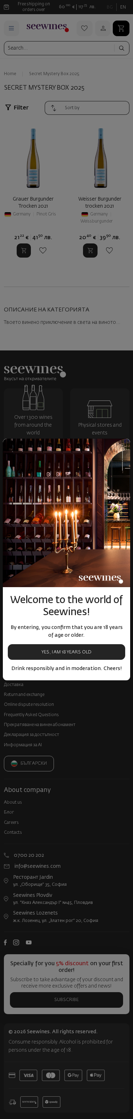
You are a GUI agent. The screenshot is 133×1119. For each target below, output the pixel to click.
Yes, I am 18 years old (66, 652)
